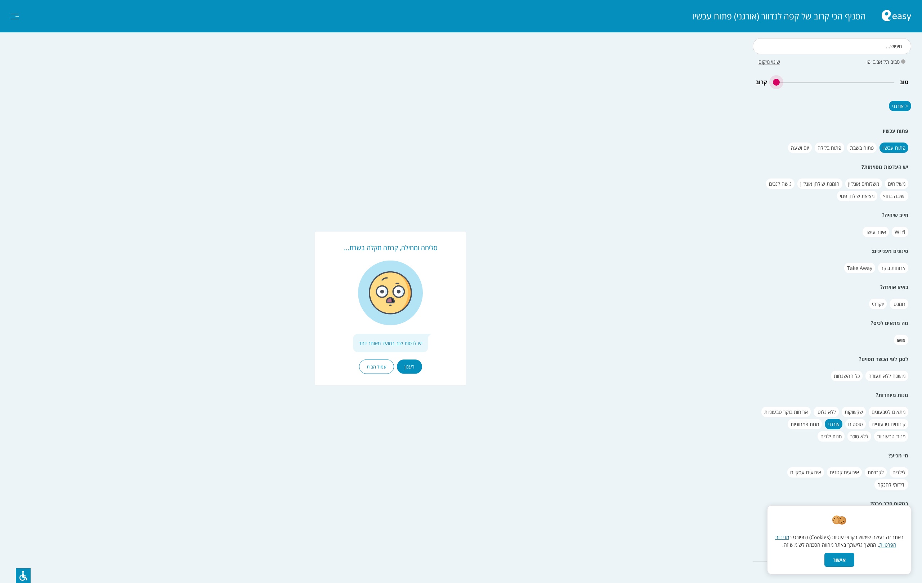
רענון (409, 366)
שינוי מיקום (769, 61)
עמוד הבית (376, 366)
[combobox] (832, 46)
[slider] (833, 82)
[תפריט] (15, 16)
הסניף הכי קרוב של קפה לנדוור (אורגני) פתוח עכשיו (779, 16)
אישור (839, 559)
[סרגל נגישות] (23, 575)
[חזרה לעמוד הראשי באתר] (896, 16)
